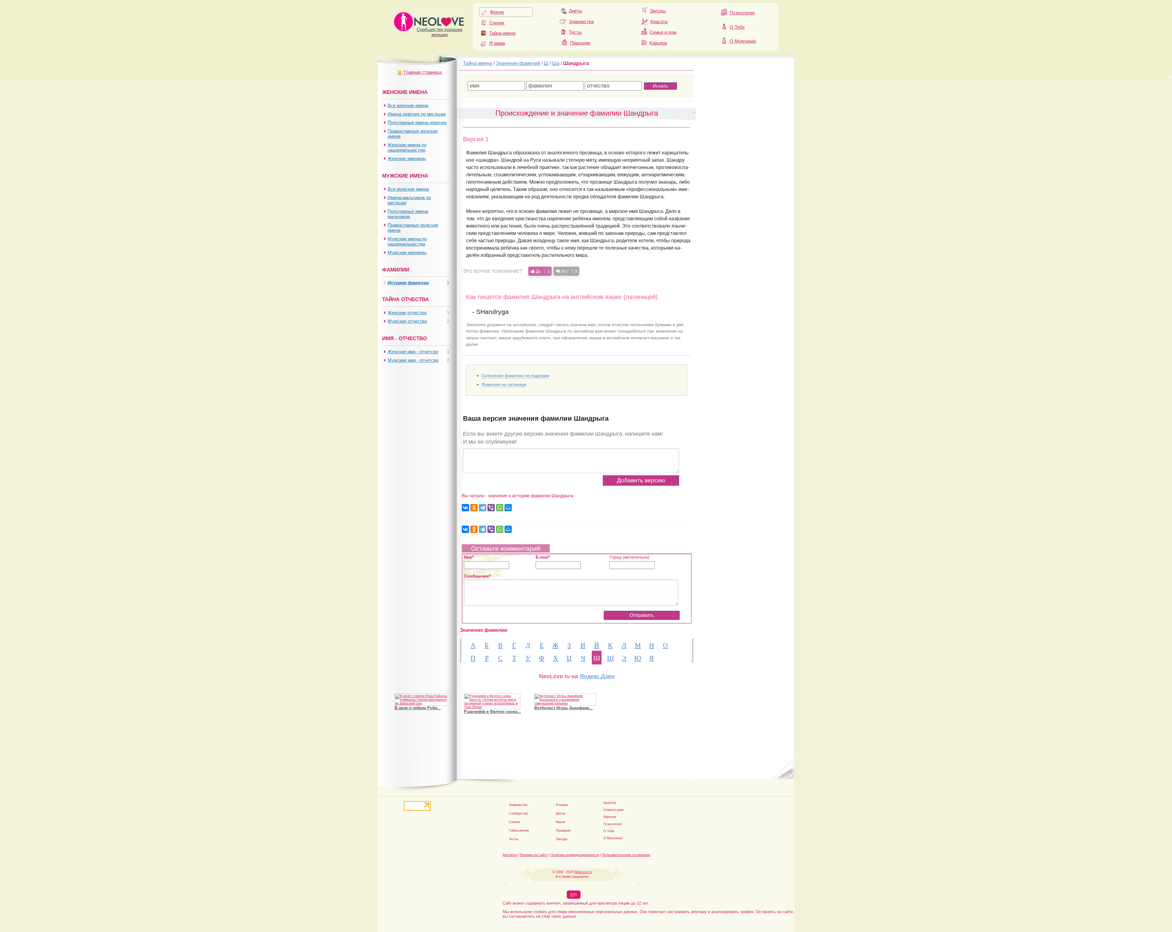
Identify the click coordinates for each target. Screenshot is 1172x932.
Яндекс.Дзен (597, 676)
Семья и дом (662, 32)
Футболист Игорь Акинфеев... (563, 708)
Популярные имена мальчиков (408, 214)
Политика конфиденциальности (574, 855)
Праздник (580, 42)
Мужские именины (407, 252)
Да (542, 271)
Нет (568, 271)
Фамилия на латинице (504, 384)
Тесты (575, 32)
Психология (742, 12)
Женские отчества (407, 312)
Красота (658, 21)
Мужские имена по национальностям (407, 241)
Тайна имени (502, 33)
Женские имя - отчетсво (413, 351)
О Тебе (737, 27)
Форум (497, 12)
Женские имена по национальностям (407, 147)
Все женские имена (408, 105)
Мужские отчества (407, 321)
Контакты (510, 855)
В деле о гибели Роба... (418, 708)
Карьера (658, 42)
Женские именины (407, 158)
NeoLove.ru (583, 872)
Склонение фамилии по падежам (515, 375)
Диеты (575, 10)
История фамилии (408, 282)
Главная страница (423, 72)
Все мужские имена (408, 189)
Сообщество (518, 813)
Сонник (497, 22)
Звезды (658, 10)
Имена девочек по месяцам (417, 114)
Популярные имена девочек (417, 122)
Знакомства (581, 21)
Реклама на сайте (534, 855)
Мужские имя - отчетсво (413, 360)
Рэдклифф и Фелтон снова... (492, 711)
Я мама (497, 43)
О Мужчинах (743, 41)
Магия (560, 822)
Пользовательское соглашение (626, 855)
